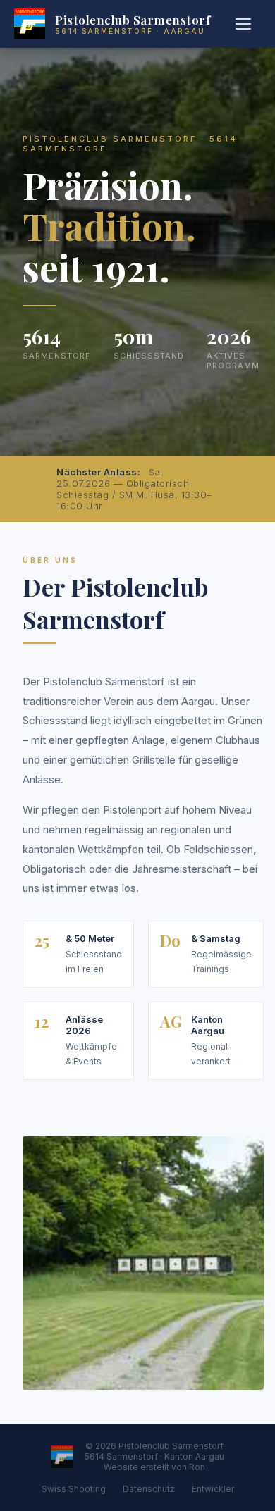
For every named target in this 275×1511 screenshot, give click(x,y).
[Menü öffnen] (245, 23)
